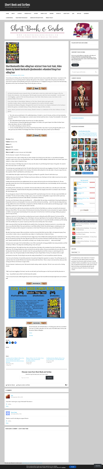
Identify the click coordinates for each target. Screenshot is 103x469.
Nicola (22, 75)
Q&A (73, 13)
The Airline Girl (80, 193)
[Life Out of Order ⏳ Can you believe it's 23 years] (74, 161)
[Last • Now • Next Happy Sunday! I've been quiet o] (81, 168)
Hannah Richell (80, 188)
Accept (72, 466)
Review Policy (28, 13)
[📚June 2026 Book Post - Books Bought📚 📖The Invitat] (81, 161)
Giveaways (86, 13)
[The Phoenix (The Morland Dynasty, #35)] (75, 206)
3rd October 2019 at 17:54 (16, 414)
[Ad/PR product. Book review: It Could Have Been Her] (88, 154)
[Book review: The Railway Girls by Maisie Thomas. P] (88, 141)
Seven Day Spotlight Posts (36, 17)
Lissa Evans (79, 184)
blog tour (20, 385)
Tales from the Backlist (21, 17)
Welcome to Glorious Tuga (83, 198)
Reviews (51, 13)
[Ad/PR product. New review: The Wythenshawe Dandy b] (81, 148)
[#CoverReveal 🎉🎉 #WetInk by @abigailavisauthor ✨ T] (74, 154)
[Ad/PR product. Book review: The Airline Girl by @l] (74, 141)
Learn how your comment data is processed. (32, 463)
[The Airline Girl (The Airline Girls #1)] (75, 196)
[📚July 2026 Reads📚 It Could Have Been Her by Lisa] (74, 148)
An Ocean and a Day (82, 187)
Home (7, 13)
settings (63, 467)
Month (86, 221)
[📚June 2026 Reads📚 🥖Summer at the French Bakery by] (88, 161)
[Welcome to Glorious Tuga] (75, 201)
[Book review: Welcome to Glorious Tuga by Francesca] (81, 141)
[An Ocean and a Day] (75, 190)
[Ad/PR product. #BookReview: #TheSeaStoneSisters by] (94, 161)
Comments (79, 219)
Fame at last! (44, 13)
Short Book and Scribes (17, 5)
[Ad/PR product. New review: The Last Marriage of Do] (88, 168)
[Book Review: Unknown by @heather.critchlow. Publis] (74, 168)
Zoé (12, 395)
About (13, 13)
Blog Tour (9, 385)
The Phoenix (80, 203)
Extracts (58, 13)
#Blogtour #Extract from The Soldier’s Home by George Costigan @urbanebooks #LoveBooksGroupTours (35, 359)
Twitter (30, 333)
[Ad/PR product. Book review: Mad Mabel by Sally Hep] (81, 154)
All (90, 221)
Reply (7, 406)
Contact (20, 13)
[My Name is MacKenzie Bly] (75, 185)
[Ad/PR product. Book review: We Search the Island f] (94, 148)
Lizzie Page (79, 193)
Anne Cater (14, 412)
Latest (84, 219)
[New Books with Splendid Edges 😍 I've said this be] (94, 154)
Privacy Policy (49, 17)
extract (23, 385)
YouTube (31, 335)
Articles (79, 13)
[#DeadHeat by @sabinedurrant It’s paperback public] (88, 148)
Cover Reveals (9, 17)
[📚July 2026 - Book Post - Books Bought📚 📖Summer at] (94, 141)
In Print (36, 13)
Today (79, 221)
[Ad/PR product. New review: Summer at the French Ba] (94, 168)
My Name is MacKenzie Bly (82, 183)
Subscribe (49, 377)
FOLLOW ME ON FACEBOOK (78, 118)
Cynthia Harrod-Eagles (81, 204)
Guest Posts (66, 13)
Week (83, 221)
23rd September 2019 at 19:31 (17, 397)
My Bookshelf (84, 180)
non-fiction (27, 385)
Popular (74, 219)
